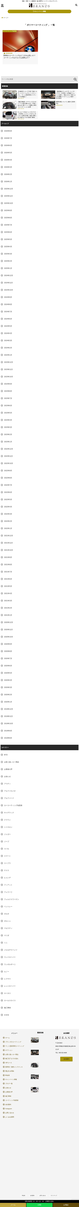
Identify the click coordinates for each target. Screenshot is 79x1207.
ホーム (7, 1038)
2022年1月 (8, 528)
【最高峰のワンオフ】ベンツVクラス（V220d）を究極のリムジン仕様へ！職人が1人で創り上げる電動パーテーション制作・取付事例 (66, 95)
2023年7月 (8, 398)
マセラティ (8, 928)
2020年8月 (8, 651)
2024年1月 (8, 355)
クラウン (7, 820)
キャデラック (9, 812)
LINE (39, 1205)
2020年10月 (8, 637)
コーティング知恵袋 (11, 1100)
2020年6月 (8, 666)
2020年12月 (8, 622)
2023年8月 (8, 391)
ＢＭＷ (6, 1015)
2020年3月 (8, 687)
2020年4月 (8, 680)
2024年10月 (8, 290)
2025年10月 (8, 203)
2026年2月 (8, 174)
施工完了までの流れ (11, 1058)
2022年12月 (8, 449)
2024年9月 (8, 297)
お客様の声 (8, 769)
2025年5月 (8, 239)
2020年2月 (8, 694)
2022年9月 (8, 470)
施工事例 (7, 1008)
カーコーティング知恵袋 (13, 805)
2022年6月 (8, 492)
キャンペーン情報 (40, 11)
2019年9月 (8, 731)
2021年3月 (8, 601)
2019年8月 (8, 738)
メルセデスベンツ (10, 950)
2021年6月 (8, 579)
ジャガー (7, 834)
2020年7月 (8, 658)
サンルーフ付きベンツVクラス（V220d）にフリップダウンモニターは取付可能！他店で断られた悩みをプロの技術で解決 (27, 114)
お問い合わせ (9, 1113)
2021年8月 (8, 564)
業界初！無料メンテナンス (14, 1067)
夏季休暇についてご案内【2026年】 (65, 102)
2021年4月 (8, 593)
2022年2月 (8, 521)
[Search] (75, 79)
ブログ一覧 (9, 1083)
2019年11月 (8, 716)
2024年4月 (8, 333)
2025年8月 (8, 218)
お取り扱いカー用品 (11, 762)
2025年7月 (8, 225)
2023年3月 (8, 427)
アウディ (7, 784)
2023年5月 (8, 413)
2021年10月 (8, 550)
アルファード (9, 798)
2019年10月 (8, 723)
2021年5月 (8, 586)
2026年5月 (8, 153)
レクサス (7, 979)
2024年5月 (8, 326)
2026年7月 (8, 138)
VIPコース (8, 1063)
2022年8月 (8, 478)
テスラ (6, 870)
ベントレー (8, 906)
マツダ (6, 935)
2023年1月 (8, 442)
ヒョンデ (7, 878)
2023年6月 (8, 405)
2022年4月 (8, 507)
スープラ (7, 863)
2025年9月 (8, 210)
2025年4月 (8, 246)
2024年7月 (8, 311)
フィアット (8, 885)
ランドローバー (10, 957)
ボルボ (6, 914)
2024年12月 (8, 275)
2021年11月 (8, 543)
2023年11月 (8, 369)
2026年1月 (8, 181)
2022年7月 (8, 485)
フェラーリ (8, 892)
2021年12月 (8, 536)
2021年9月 (8, 557)
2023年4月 (8, 420)
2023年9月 (8, 384)
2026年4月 (8, 160)
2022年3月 (8, 514)
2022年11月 (8, 456)
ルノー (6, 971)
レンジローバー (10, 986)
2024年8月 (8, 304)
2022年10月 (8, 463)
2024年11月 (8, 283)
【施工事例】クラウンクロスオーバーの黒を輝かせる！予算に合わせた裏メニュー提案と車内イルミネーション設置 (27, 104)
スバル (6, 849)
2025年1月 (8, 268)
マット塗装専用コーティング (14, 1046)
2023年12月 (8, 362)
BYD (6, 755)
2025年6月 (8, 232)
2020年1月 (8, 702)
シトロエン (8, 827)
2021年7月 (8, 572)
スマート (7, 856)
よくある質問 (9, 1117)
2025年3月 (8, 254)
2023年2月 (8, 434)
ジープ (6, 841)
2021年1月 (8, 615)
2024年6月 (8, 319)
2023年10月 (8, 377)
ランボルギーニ (10, 964)
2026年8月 (8, 131)
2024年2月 (8, 348)
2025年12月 (8, 189)
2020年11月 (8, 629)
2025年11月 (8, 196)
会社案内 (8, 1104)
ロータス (7, 993)
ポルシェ (7, 921)
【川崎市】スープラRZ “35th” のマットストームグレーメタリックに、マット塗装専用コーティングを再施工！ (27, 94)
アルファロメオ (10, 791)
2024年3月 (8, 340)
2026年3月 (8, 167)
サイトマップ (54, 1195)
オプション (9, 1050)
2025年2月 (8, 261)
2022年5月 (8, 499)
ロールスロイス (10, 1000)
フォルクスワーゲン (11, 899)
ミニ (5, 943)
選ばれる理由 (9, 1071)
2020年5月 (8, 673)
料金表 (7, 1075)
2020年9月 (8, 644)
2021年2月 (8, 608)
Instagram (8, 1108)
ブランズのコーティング (13, 1042)
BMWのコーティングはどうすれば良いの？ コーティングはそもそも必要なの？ (19, 57)
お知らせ (7, 776)
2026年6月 (8, 145)
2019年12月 (8, 709)
